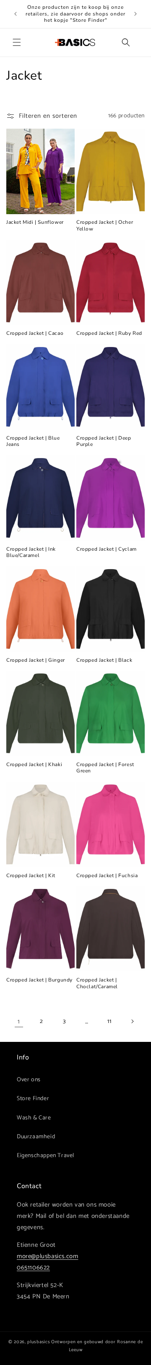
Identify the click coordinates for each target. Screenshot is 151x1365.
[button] (17, 42)
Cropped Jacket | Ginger (35, 660)
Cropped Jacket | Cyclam (106, 549)
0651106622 (33, 1267)
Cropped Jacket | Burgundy (39, 980)
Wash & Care (34, 1118)
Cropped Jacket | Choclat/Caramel (97, 983)
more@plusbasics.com (47, 1256)
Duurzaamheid (36, 1137)
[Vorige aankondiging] (15, 14)
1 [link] (19, 1021)
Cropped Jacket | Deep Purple (103, 441)
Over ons (29, 1080)
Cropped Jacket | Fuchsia (107, 876)
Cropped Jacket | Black (104, 660)
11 (109, 1021)
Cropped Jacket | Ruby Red (109, 333)
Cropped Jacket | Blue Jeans (33, 441)
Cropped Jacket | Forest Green (105, 767)
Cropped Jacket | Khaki (34, 764)
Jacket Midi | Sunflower (35, 222)
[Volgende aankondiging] (135, 14)
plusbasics (38, 1342)
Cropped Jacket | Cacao (34, 333)
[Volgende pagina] (132, 1021)
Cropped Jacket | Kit (30, 876)
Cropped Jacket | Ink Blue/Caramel (31, 552)
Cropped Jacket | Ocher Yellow (104, 225)
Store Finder (33, 1098)
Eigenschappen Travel (45, 1155)
